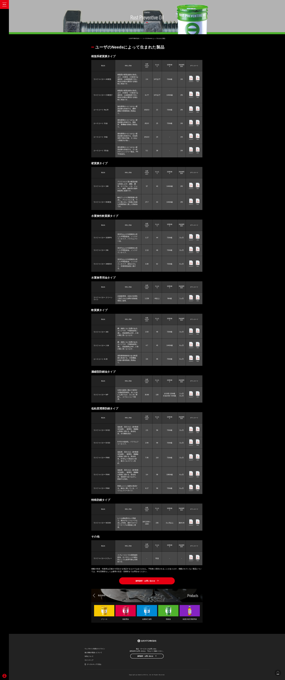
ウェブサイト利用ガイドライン (95, 649)
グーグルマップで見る (94, 664)
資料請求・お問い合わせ (145, 581)
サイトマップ (89, 660)
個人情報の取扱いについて (93, 652)
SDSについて (89, 656)
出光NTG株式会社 (134, 38)
